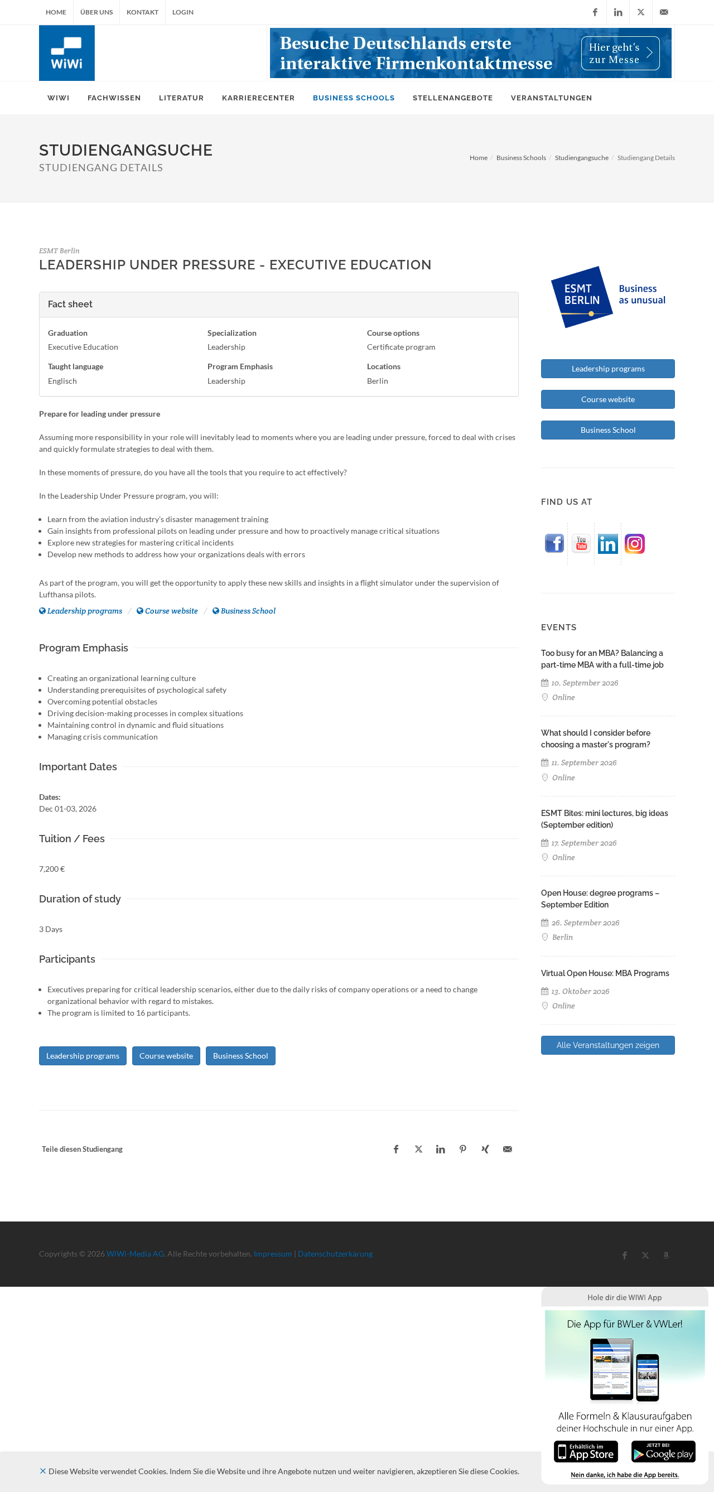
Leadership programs (84, 611)
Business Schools (521, 157)
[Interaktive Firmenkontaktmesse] (471, 53)
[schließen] (43, 1471)
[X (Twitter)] (641, 12)
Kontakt (142, 12)
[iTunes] (586, 1450)
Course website (171, 611)
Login (183, 12)
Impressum (273, 1253)
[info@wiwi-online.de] (664, 12)
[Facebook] (595, 12)
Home (56, 12)
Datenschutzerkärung (335, 1253)
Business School (248, 611)
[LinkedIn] (618, 12)
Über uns (96, 12)
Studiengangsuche (582, 157)
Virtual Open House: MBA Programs (605, 973)
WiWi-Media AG (135, 1253)
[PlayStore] (663, 1450)
